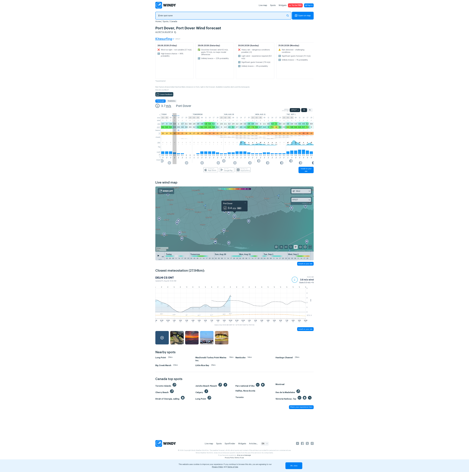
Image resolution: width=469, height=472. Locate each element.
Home (158, 21)
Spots (273, 5)
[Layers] (276, 247)
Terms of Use (232, 467)
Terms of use (239, 457)
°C (159, 133)
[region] (234, 219)
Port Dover (183, 106)
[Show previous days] (162, 256)
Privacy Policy (229, 457)
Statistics (172, 101)
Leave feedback (166, 94)
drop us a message (244, 455)
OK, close (293, 466)
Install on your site (306, 170)
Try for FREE (297, 5)
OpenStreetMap (301, 251)
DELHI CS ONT (164, 277)
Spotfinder (230, 444)
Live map (263, 5)
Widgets (283, 5)
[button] (175, 32)
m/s (168, 106)
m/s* (158, 127)
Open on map (304, 16)
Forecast (160, 101)
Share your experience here (301, 407)
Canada (173, 21)
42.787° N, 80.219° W (164, 32)
